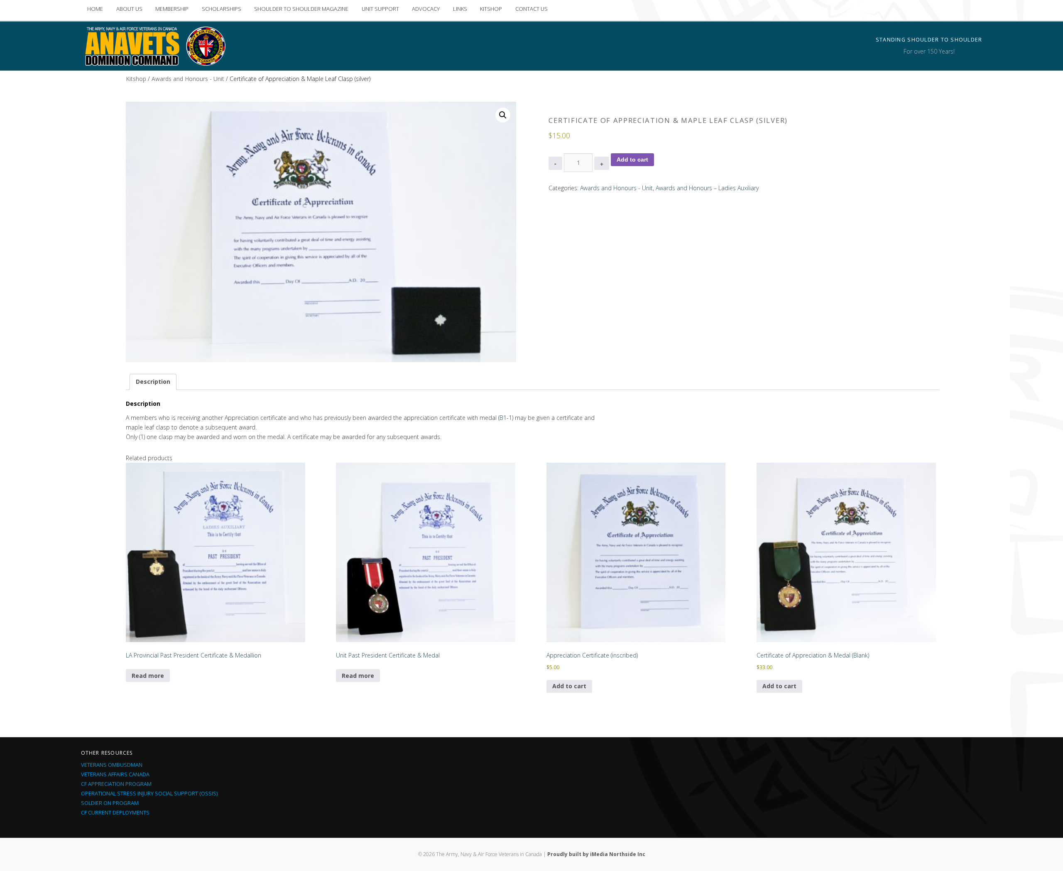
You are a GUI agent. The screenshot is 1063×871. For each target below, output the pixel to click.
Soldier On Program (110, 803)
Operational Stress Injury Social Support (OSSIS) (149, 793)
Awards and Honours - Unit (188, 79)
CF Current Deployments (115, 812)
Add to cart (632, 159)
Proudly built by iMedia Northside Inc (596, 854)
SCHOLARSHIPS (221, 8)
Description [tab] (153, 381)
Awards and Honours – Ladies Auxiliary (707, 188)
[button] (502, 115)
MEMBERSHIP (172, 8)
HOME (95, 8)
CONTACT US (531, 8)
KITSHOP (491, 8)
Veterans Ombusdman (111, 764)
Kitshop (136, 79)
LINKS (460, 8)
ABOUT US (129, 8)
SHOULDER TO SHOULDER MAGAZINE (301, 8)
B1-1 (506, 418)
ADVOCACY (426, 8)
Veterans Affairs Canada (115, 774)
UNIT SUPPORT (380, 8)
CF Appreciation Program (116, 784)
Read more (148, 676)
